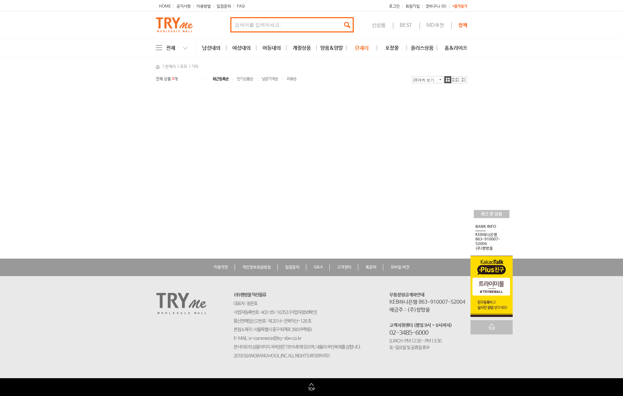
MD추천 (435, 25)
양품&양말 (331, 48)
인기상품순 (245, 79)
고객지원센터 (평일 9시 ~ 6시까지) (420, 325)
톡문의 (371, 267)
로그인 (394, 6)
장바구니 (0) (436, 6)
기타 (195, 66)
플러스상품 (422, 48)
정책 (462, 25)
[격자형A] (447, 79)
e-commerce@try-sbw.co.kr (275, 338)
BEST (406, 25)
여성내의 (241, 48)
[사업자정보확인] (303, 312)
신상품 (378, 25)
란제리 (362, 48)
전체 (170, 48)
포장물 (392, 48)
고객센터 (344, 267)
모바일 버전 (400, 267)
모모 (183, 66)
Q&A (318, 267)
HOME (165, 6)
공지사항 (184, 6)
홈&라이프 (456, 48)
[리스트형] (463, 79)
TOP (491, 329)
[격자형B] (455, 79)
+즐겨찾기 (459, 6)
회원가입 (413, 6)
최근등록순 (221, 79)
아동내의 (272, 48)
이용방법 (204, 6)
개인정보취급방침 (256, 267)
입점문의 (224, 6)
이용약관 (221, 267)
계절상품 (302, 48)
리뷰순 (292, 79)
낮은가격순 (270, 79)
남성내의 (211, 48)
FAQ (241, 6)
